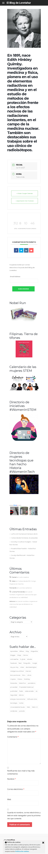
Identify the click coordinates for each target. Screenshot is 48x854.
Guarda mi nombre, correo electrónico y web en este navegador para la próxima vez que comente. (24, 815)
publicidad (13, 691)
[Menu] (4, 3)
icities (22, 667)
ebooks (29, 659)
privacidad (13, 687)
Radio (21, 691)
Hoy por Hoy (14, 667)
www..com (15, 505)
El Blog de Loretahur (19, 2)
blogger (13, 655)
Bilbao (22, 651)
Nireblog (27, 679)
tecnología (13, 703)
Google (34, 663)
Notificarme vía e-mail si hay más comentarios (21, 772)
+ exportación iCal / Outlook (25, 201)
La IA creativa (24, 577)
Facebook (13, 663)
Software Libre (32, 699)
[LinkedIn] (26, 250)
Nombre (11, 779)
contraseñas (14, 659)
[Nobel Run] (24, 322)
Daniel (14, 577)
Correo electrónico (15, 789)
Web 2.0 (35, 707)
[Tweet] (21, 250)
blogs (19, 655)
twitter (21, 703)
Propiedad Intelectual (26, 687)
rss (36, 691)
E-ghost (22, 659)
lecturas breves (15, 675)
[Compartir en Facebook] (16, 250)
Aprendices (14, 651)
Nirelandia (13, 683)
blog (27, 651)
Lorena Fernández (18, 592)
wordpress (13, 711)
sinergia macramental (17, 699)
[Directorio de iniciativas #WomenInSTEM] (24, 440)
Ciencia (25, 655)
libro (23, 675)
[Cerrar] (43, 843)
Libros (29, 675)
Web (28, 707)
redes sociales (29, 691)
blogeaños (34, 651)
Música (20, 679)
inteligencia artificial (17, 671)
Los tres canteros (25, 588)
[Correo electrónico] (31, 250)
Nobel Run (22, 683)
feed (20, 663)
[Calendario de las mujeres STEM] (24, 390)
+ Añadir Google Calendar (24, 193)
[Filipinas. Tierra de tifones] (24, 357)
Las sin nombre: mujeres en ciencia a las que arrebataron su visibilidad (23, 594)
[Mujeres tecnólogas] (24, 493)
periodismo (31, 683)
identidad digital (31, 667)
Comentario (13, 737)
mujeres (13, 679)
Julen (14, 581)
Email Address (15, 276)
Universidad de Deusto (17, 707)
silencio (21, 695)
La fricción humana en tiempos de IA (24, 534)
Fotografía (26, 663)
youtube (22, 711)
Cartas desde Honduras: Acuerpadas (24, 538)
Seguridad (13, 695)
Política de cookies (22, 851)
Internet (28, 671)
